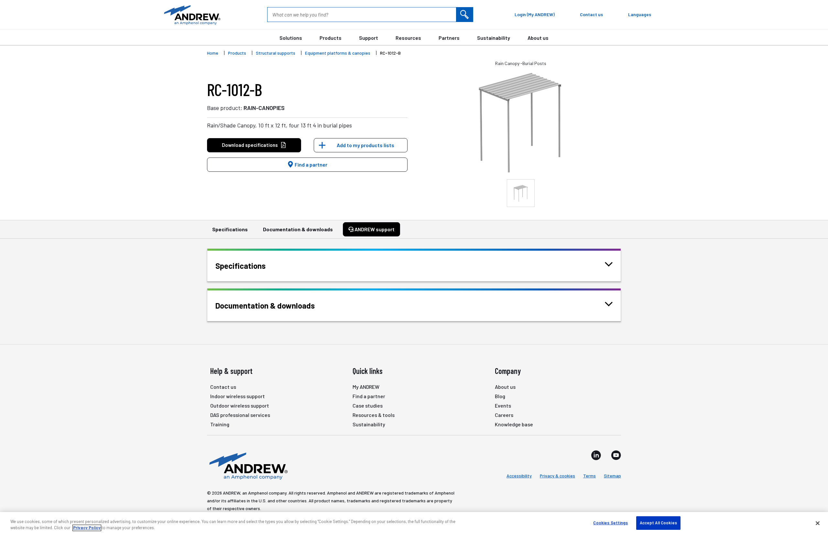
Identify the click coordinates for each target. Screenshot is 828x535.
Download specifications (250, 145)
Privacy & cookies (557, 475)
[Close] (818, 523)
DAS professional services (240, 415)
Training (219, 424)
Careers (504, 415)
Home (212, 53)
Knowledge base (514, 424)
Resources (408, 38)
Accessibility (519, 475)
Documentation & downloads (298, 229)
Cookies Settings (610, 522)
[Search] (464, 14)
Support (368, 38)
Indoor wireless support (237, 396)
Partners (449, 38)
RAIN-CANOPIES (264, 107)
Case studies (368, 405)
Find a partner (310, 164)
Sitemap (612, 475)
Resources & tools (374, 415)
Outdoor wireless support (239, 405)
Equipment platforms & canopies (337, 53)
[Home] (247, 465)
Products (331, 38)
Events (503, 405)
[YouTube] (616, 455)
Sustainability (493, 38)
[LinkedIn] (596, 455)
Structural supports (275, 53)
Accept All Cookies (658, 522)
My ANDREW (366, 387)
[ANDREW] (191, 14)
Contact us (223, 387)
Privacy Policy (87, 527)
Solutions (290, 38)
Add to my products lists (365, 145)
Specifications (230, 229)
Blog (500, 396)
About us (538, 38)
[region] (414, 523)
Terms (589, 475)
